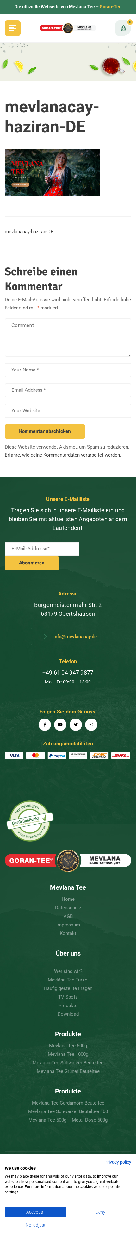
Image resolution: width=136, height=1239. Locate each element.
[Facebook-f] (45, 725)
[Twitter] (76, 725)
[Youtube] (60, 725)
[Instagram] (91, 725)
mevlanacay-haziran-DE (29, 231)
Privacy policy (117, 1162)
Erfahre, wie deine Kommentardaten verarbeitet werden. (63, 455)
